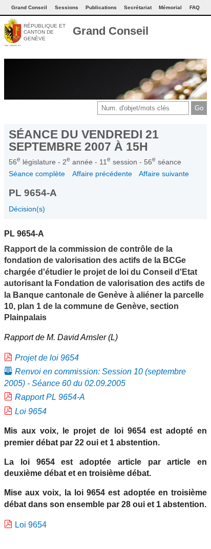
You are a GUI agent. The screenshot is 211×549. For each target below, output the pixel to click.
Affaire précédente (102, 174)
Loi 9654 (31, 411)
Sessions (66, 7)
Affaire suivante (164, 174)
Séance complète (37, 174)
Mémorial (170, 7)
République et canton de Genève (45, 32)
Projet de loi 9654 (47, 357)
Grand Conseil (111, 31)
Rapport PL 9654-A (50, 397)
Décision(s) (27, 209)
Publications (101, 7)
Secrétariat (138, 7)
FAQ (194, 7)
